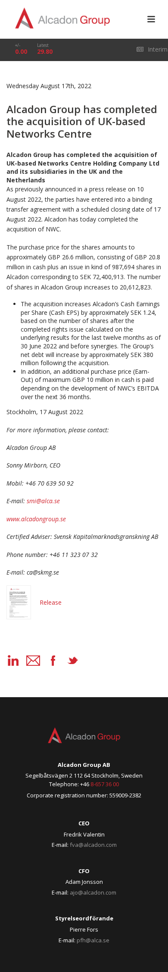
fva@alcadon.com (93, 845)
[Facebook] (53, 660)
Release (51, 602)
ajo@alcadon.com (93, 892)
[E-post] (33, 660)
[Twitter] (73, 660)
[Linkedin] (13, 660)
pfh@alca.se (93, 940)
